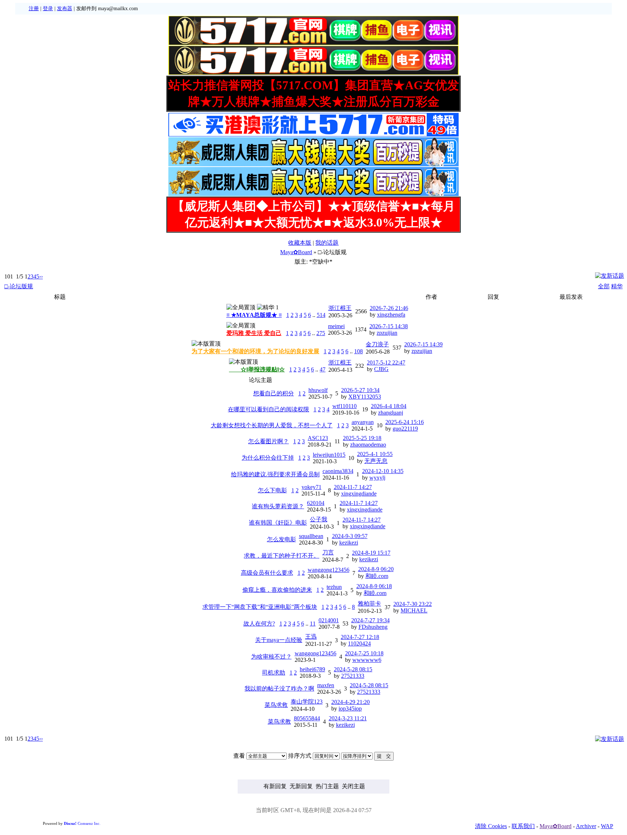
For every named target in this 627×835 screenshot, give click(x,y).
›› (41, 276)
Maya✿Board (296, 252)
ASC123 (318, 438)
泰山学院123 (307, 701)
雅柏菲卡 (369, 603)
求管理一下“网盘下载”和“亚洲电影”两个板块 (259, 607)
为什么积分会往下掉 (268, 458)
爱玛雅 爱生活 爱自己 (254, 333)
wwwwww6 (366, 660)
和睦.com (376, 576)
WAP (607, 826)
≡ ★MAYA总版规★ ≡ (254, 315)
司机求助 (273, 672)
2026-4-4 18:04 (388, 406)
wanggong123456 (328, 570)
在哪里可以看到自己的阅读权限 (268, 409)
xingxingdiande (359, 493)
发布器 (64, 8)
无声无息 (376, 461)
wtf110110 (344, 406)
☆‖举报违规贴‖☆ (257, 369)
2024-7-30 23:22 (412, 604)
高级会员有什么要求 (267, 573)
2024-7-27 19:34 (370, 620)
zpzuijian (387, 333)
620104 (315, 503)
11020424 (359, 643)
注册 (34, 8)
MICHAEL (414, 610)
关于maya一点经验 (278, 640)
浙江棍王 (340, 308)
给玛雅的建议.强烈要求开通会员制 (275, 474)
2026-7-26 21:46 (389, 308)
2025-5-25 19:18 (362, 438)
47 (322, 369)
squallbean (311, 536)
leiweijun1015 (329, 455)
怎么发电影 (281, 539)
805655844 (307, 718)
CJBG (381, 369)
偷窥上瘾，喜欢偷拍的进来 (277, 590)
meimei (336, 326)
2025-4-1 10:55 (375, 454)
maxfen (325, 685)
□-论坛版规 (18, 286)
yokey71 (311, 487)
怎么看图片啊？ (268, 441)
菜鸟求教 (279, 721)
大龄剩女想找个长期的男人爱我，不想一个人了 (272, 425)
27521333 (352, 676)
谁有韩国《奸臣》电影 (278, 523)
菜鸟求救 (276, 705)
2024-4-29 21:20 (350, 702)
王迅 (311, 637)
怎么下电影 (272, 490)
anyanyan (363, 422)
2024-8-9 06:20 (376, 569)
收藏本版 (299, 243)
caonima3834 (338, 471)
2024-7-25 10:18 (364, 653)
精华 (617, 286)
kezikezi (348, 542)
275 (320, 333)
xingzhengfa (391, 314)
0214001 (329, 620)
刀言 (328, 552)
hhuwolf (318, 390)
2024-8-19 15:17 (371, 553)
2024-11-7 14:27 (353, 487)
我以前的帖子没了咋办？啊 (279, 688)
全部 (604, 286)
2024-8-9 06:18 (374, 586)
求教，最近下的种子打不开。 (281, 556)
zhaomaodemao (368, 444)
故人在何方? (259, 623)
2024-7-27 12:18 (360, 637)
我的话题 (327, 243)
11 (313, 623)
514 (321, 315)
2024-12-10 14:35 (382, 471)
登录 (48, 8)
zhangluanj (390, 413)
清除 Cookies (491, 826)
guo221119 (405, 428)
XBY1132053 (364, 397)
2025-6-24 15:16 (404, 422)
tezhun (334, 587)
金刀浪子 (377, 344)
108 (358, 351)
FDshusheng (373, 627)
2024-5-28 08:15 (353, 669)
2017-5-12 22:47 (386, 362)
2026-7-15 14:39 (423, 344)
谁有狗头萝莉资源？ (278, 506)
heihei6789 (312, 669)
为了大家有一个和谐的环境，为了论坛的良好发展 (255, 351)
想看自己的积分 (273, 393)
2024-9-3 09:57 (350, 536)
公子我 (318, 519)
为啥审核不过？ (271, 656)
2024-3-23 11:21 (348, 718)
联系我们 (523, 826)
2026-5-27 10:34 (360, 390)
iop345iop (350, 708)
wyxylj (377, 477)
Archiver (586, 826)
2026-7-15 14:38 (388, 326)
